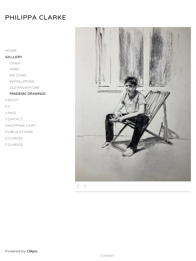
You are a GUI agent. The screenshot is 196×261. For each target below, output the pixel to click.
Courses (14, 138)
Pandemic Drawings (28, 94)
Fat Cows (18, 75)
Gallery (13, 57)
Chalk (15, 63)
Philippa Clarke (35, 17)
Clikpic (32, 251)
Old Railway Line (25, 88)
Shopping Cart (20, 125)
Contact (14, 119)
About (12, 100)
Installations (22, 82)
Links (10, 113)
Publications (19, 132)
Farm (14, 69)
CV (7, 106)
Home (11, 50)
